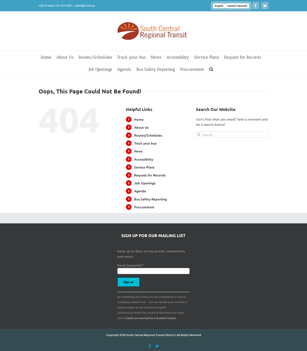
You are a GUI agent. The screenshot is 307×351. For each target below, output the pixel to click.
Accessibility (143, 159)
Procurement (144, 207)
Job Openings (144, 183)
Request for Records (150, 175)
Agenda (140, 191)
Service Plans (144, 167)
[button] (211, 69)
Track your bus (145, 143)
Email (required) (131, 265)
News (138, 151)
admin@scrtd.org (85, 5)
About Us (141, 127)
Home (138, 119)
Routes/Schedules (148, 135)
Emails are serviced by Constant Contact (151, 318)
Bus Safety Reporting (150, 199)
